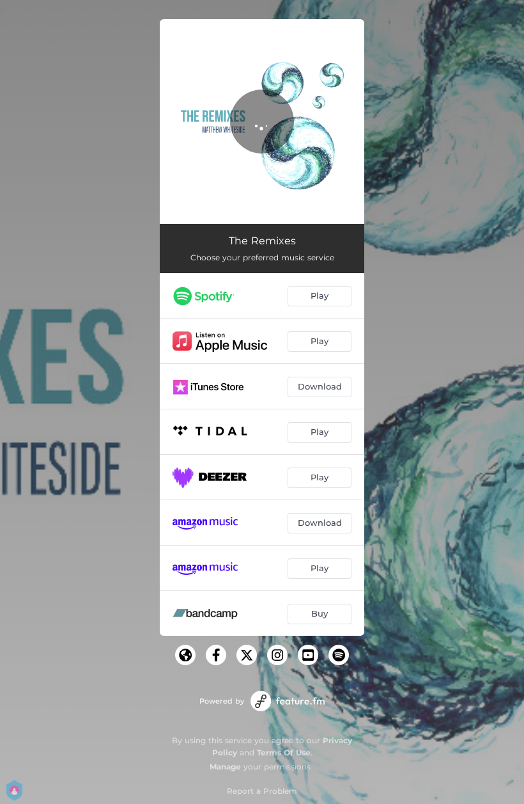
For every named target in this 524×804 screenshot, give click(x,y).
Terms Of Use (284, 752)
